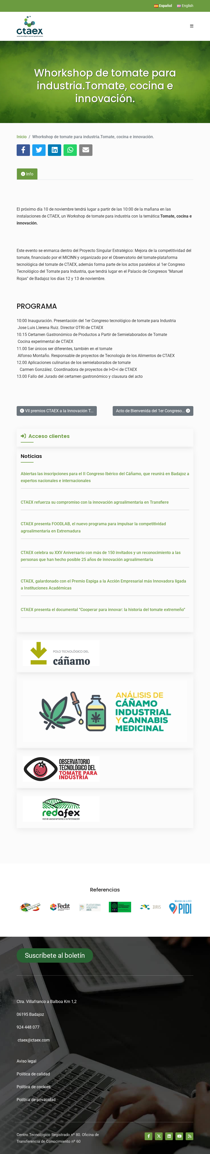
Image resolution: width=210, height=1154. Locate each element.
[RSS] (189, 1136)
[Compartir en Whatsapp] (70, 150)
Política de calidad (33, 1074)
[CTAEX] (30, 26)
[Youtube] (179, 1136)
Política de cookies (33, 1086)
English (187, 6)
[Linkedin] (169, 1136)
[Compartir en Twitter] (39, 150)
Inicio (22, 136)
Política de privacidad (36, 1099)
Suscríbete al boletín (55, 955)
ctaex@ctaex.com (34, 1040)
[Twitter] (159, 1136)
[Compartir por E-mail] (85, 150)
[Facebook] (148, 1136)
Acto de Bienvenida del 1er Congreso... (151, 410)
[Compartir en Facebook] (23, 150)
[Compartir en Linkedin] (54, 150)
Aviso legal (26, 1061)
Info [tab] (29, 174)
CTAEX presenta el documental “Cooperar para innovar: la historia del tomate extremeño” (103, 609)
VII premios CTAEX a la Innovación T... (58, 410)
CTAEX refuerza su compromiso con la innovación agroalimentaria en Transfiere (95, 502)
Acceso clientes (48, 436)
